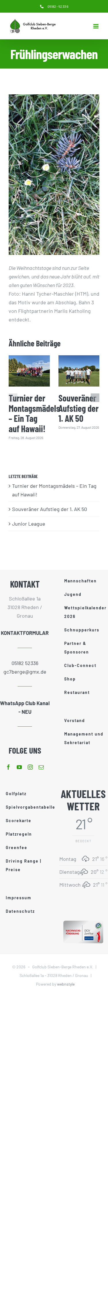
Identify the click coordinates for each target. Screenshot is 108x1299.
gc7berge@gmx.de (24, 671)
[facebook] (8, 767)
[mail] (41, 767)
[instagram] (30, 767)
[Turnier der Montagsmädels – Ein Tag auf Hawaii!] (29, 371)
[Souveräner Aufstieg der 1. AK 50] (79, 371)
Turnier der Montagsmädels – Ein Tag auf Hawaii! (34, 413)
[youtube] (19, 767)
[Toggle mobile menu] (96, 26)
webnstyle (66, 984)
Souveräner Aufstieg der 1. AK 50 (78, 408)
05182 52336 (25, 663)
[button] (13, 397)
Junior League (28, 523)
